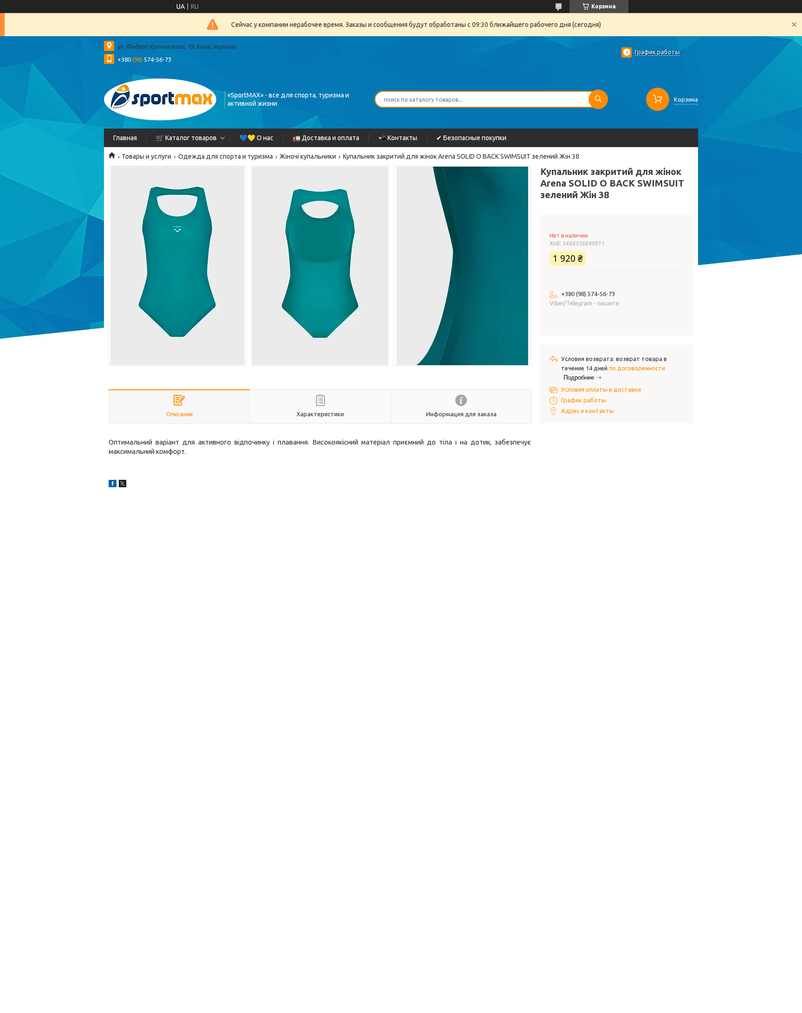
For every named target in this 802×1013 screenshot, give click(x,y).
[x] (122, 485)
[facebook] (112, 485)
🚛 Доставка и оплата (325, 138)
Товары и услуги (146, 156)
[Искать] (598, 99)
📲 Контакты (397, 138)
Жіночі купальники (307, 156)
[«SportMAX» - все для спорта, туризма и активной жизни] (160, 98)
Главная (125, 138)
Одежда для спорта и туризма (225, 156)
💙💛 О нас (256, 138)
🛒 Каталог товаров (186, 138)
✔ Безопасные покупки (471, 138)
